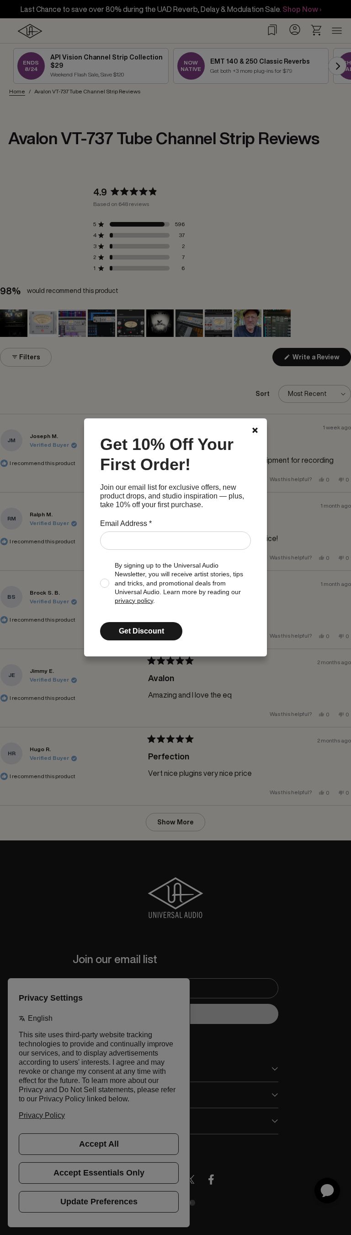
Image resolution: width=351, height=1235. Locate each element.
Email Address (126, 523)
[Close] (255, 430)
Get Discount (141, 631)
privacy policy (134, 600)
